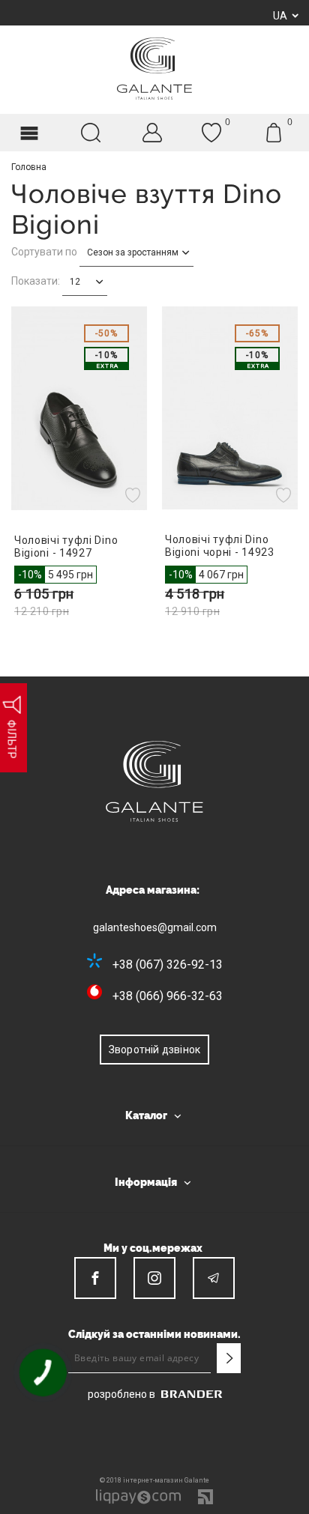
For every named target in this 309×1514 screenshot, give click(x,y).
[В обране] (134, 495)
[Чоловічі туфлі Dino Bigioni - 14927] (79, 408)
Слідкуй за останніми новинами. (154, 1334)
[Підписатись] (229, 1358)
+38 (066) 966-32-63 (167, 996)
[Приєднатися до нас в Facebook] (95, 1278)
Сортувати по (44, 252)
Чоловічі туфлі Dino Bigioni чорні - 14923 (219, 545)
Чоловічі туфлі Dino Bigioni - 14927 (66, 546)
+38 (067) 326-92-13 (167, 964)
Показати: (35, 281)
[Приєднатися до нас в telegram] (214, 1278)
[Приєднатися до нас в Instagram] (155, 1278)
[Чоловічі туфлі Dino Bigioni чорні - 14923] (230, 407)
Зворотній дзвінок (154, 1050)
